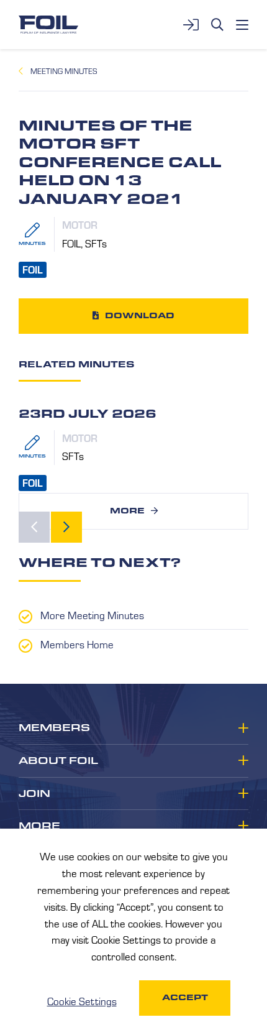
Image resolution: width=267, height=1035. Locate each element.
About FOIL (58, 761)
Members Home (77, 644)
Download (139, 315)
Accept (185, 997)
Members (54, 728)
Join (34, 794)
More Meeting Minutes (92, 614)
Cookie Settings (82, 1000)
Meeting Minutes (63, 70)
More (127, 511)
